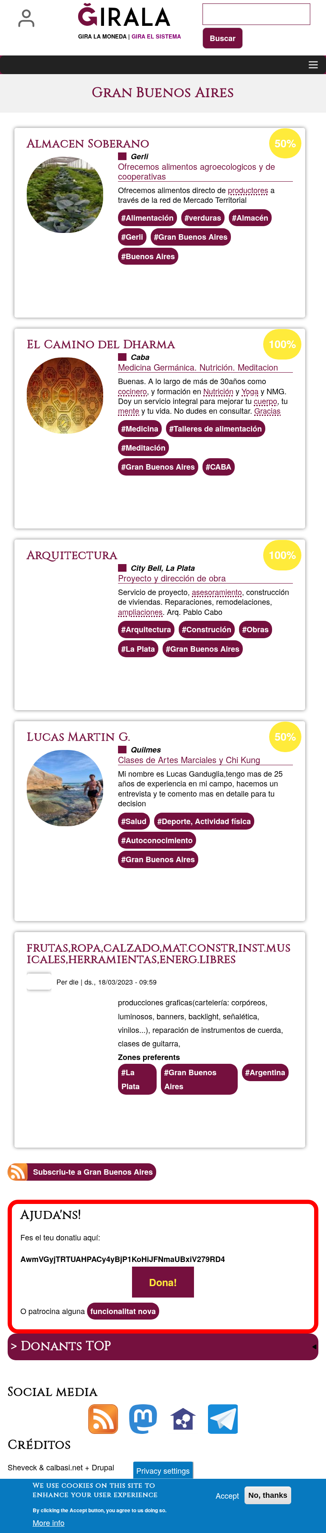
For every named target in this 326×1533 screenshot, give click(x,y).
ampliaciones (140, 611)
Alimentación (150, 217)
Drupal (103, 1466)
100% (282, 343)
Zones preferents (149, 1057)
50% (285, 143)
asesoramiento (217, 591)
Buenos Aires (150, 256)
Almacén (252, 217)
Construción (208, 629)
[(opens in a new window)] (143, 1419)
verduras (205, 217)
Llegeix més (193, 288)
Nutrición (218, 390)
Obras (258, 629)
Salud (136, 821)
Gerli (134, 236)
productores (248, 189)
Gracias (267, 410)
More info (49, 1522)
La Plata (140, 648)
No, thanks (267, 1495)
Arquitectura (148, 629)
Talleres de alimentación (218, 428)
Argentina (267, 1072)
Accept (227, 1495)
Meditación (146, 447)
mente (128, 410)
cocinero (132, 390)
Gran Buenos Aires (193, 236)
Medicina (142, 428)
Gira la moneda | (129, 36)
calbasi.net (64, 1466)
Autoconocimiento (159, 840)
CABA (220, 466)
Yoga (250, 390)
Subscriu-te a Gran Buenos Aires (93, 1171)
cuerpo (265, 400)
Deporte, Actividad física (206, 821)
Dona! (163, 1282)
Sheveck (22, 1466)
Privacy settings (163, 1470)
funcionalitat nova (123, 1311)
